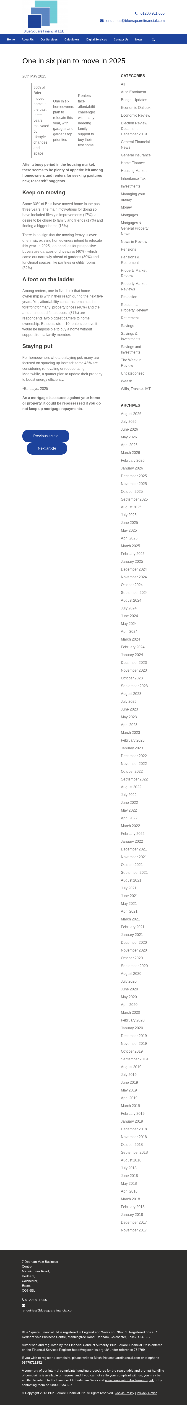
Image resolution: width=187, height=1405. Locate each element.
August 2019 (131, 1067)
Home (11, 39)
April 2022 (129, 818)
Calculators (72, 39)
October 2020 (132, 958)
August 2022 (131, 787)
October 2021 (132, 865)
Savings (127, 326)
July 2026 (129, 422)
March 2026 (130, 453)
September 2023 (134, 686)
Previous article (45, 436)
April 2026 (129, 445)
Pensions (128, 249)
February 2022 (133, 834)
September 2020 (134, 966)
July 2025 (129, 515)
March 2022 (130, 826)
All (123, 84)
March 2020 (130, 1012)
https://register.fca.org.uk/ (90, 1349)
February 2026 (133, 460)
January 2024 (132, 655)
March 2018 (130, 1199)
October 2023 (132, 678)
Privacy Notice (147, 1393)
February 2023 (133, 740)
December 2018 (134, 1129)
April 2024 (129, 631)
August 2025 (131, 507)
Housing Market (133, 171)
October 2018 (132, 1145)
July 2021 (129, 888)
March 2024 (130, 639)
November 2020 (134, 950)
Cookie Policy (124, 1393)
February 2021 (133, 927)
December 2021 (134, 849)
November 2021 (134, 857)
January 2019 (132, 1121)
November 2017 (134, 1230)
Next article (47, 448)
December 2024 (134, 569)
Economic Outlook (136, 108)
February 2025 (133, 554)
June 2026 (129, 429)
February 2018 (133, 1207)
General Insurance (136, 155)
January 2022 (132, 841)
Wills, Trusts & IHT (136, 389)
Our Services (49, 39)
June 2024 (129, 616)
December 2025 (134, 476)
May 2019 (129, 1090)
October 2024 (132, 585)
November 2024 (134, 577)
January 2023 (132, 748)
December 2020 (134, 942)
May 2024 (129, 624)
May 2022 (129, 810)
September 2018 (134, 1152)
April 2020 (129, 1005)
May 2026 (129, 437)
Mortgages (129, 215)
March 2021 (130, 919)
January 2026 (132, 468)
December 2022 (134, 756)
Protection (129, 297)
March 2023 (130, 733)
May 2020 (129, 997)
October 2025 (132, 491)
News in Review (134, 242)
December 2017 (134, 1222)
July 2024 (129, 608)
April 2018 (129, 1191)
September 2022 (134, 779)
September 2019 (134, 1059)
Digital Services (96, 39)
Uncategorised (133, 373)
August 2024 (131, 600)
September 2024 (134, 593)
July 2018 (129, 1168)
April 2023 (129, 725)
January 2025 (132, 561)
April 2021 (129, 911)
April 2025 (129, 538)
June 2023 (129, 709)
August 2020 (131, 974)
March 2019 (130, 1106)
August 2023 (131, 694)
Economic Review (135, 115)
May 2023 (129, 717)
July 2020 (129, 981)
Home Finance (133, 163)
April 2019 (129, 1098)
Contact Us (121, 39)
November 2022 (134, 764)
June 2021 (129, 896)
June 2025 (129, 523)
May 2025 (129, 530)
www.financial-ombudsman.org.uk (129, 1380)
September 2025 (134, 499)
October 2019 (132, 1051)
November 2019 (134, 1044)
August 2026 (131, 414)
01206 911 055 (36, 1300)
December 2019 (134, 1036)
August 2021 (131, 880)
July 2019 (129, 1075)
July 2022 (129, 795)
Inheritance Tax (133, 178)
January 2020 (132, 1028)
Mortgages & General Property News (134, 228)
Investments (130, 186)
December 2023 (134, 663)
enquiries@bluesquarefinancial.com (48, 1310)
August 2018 (131, 1160)
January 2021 (132, 935)
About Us (28, 39)
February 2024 (133, 647)
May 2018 (129, 1183)
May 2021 (129, 904)
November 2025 (134, 484)
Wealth (126, 381)
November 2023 (134, 670)
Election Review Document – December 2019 (134, 128)
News (139, 39)
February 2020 (133, 1020)
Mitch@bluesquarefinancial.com (117, 1357)
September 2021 (134, 872)
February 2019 (133, 1113)
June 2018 (129, 1176)
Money (126, 207)
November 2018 (134, 1137)
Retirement (130, 318)
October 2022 (132, 771)
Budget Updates (134, 100)
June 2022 (129, 802)
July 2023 (129, 701)
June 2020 (129, 989)
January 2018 (132, 1215)
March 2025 (130, 546)
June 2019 (129, 1082)
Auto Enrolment (133, 92)
